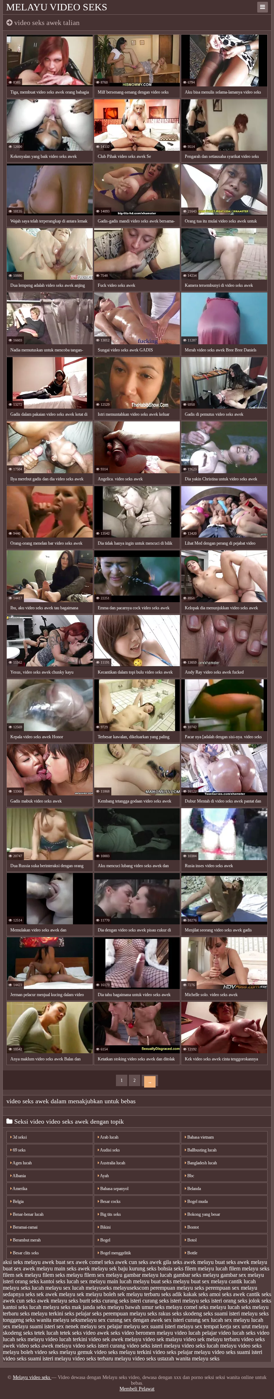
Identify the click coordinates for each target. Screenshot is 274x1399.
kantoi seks (52, 1281)
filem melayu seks (249, 1268)
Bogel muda (197, 1201)
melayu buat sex (191, 1281)
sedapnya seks (19, 1294)
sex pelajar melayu (119, 1326)
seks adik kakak (179, 1294)
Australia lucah (112, 1162)
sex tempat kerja (213, 1326)
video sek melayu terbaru (211, 1339)
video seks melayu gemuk (64, 1352)
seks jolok (249, 1301)
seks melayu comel (176, 1307)
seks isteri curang (138, 1301)
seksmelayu (84, 1320)
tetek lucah (46, 1333)
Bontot (192, 1227)
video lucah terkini (66, 1339)
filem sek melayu (22, 1275)
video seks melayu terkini (122, 1352)
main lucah (119, 1281)
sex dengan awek (143, 1320)
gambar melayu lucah (148, 1275)
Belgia (18, 1201)
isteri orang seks (21, 1281)
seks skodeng (187, 1313)
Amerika (19, 1188)
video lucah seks (236, 1333)
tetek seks (71, 1333)
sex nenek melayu (76, 1326)
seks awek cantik (241, 1294)
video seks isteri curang (99, 1346)
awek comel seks (95, 1262)
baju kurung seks (137, 1268)
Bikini (105, 1227)
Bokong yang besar (203, 1214)
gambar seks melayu (196, 1275)
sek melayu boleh (96, 1294)
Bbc (190, 1175)
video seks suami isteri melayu (37, 1358)
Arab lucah (108, 1137)
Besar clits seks (25, 1252)
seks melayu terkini (41, 1313)
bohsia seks (170, 1268)
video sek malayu (162, 1339)
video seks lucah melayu (209, 1346)
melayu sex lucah (64, 1288)
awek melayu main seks (49, 1268)
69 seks (19, 1150)
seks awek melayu (46, 1301)
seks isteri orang (218, 1301)
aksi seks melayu (22, 1262)
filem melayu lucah (206, 1268)
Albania (19, 1175)
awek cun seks (131, 1262)
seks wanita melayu (47, 1320)
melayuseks (99, 1288)
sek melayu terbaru (138, 1294)
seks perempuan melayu (119, 1313)
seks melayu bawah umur (124, 1307)
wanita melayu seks (197, 1358)
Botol (191, 1240)
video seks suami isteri (237, 1352)
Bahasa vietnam (200, 1137)
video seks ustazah (153, 1358)
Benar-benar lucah (28, 1214)
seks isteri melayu (179, 1301)
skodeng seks (18, 1333)
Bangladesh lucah (201, 1162)
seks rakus (159, 1313)
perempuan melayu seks (177, 1288)
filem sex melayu (103, 1275)
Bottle (191, 1252)
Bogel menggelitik (115, 1252)
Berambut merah (26, 1240)
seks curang (104, 1301)
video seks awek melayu (43, 1346)
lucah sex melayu (86, 1281)
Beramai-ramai (24, 1227)
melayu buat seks (152, 1281)
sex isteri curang (182, 1320)
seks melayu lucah (219, 1307)
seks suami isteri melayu (230, 1313)
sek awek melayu (55, 1294)
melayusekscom (131, 1288)
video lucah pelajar (195, 1333)
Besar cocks (110, 1201)
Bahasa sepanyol (113, 1188)
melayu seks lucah (23, 1288)
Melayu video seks (56, 7)
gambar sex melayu (242, 1275)
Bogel (104, 1240)
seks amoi (209, 1294)
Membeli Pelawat (137, 1388)
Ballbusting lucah (201, 1150)
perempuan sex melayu (231, 1288)
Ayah (104, 1175)
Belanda (193, 1188)
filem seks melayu (62, 1275)
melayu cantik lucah (233, 1281)
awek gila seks (165, 1262)
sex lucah (212, 1320)
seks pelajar (78, 1313)
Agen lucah (22, 1162)
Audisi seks (109, 1150)
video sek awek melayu (114, 1339)
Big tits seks (110, 1214)
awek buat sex (58, 1262)
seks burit (79, 1301)
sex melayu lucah (243, 1320)
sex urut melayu (250, 1326)
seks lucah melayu (38, 1307)
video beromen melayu (147, 1333)
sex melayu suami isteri (29, 1326)
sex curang (110, 1320)
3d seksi (19, 1137)
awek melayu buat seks (210, 1262)
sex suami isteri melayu (167, 1326)
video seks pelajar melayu (181, 1352)
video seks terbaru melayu (101, 1358)
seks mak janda (78, 1307)
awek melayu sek (97, 1268)
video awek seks (101, 1333)
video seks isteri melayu (153, 1346)
